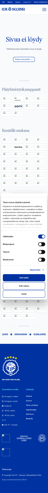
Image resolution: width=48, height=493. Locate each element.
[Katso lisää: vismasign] (29, 183)
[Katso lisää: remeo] (41, 183)
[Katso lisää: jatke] (18, 154)
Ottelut (29, 396)
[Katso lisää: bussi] (41, 162)
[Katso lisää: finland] (18, 302)
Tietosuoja (6, 469)
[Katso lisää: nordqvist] (7, 147)
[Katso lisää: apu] (41, 154)
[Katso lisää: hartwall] (29, 99)
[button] (44, 9)
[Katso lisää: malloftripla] (18, 169)
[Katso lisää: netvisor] (18, 183)
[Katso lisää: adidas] (18, 99)
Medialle (29, 419)
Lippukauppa (31, 410)
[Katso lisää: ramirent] (29, 169)
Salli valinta (24, 286)
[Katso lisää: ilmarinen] (29, 162)
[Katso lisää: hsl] (41, 169)
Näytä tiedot (35, 270)
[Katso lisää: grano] (29, 176)
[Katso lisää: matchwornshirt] (7, 316)
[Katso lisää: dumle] (18, 176)
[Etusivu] (13, 9)
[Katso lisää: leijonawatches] (29, 154)
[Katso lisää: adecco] (29, 147)
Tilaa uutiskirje (32, 405)
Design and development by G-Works (14, 480)
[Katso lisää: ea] (7, 183)
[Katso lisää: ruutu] (7, 106)
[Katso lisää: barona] (18, 147)
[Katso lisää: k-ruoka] (41, 176)
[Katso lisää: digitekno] (7, 154)
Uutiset (29, 401)
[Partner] (6, 438)
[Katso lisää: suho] (18, 316)
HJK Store (30, 414)
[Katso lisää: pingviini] (29, 140)
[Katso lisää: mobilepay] (7, 140)
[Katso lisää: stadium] (7, 113)
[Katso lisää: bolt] (29, 106)
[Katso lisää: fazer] (7, 176)
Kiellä (24, 294)
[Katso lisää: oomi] (18, 106)
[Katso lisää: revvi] (7, 99)
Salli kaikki (24, 278)
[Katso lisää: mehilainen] (18, 113)
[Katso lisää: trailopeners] (41, 140)
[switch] (41, 244)
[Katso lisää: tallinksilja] (41, 106)
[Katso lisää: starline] (18, 162)
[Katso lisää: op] (41, 99)
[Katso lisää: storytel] (41, 147)
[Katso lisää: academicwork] (7, 169)
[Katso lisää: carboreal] (18, 140)
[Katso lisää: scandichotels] (7, 190)
